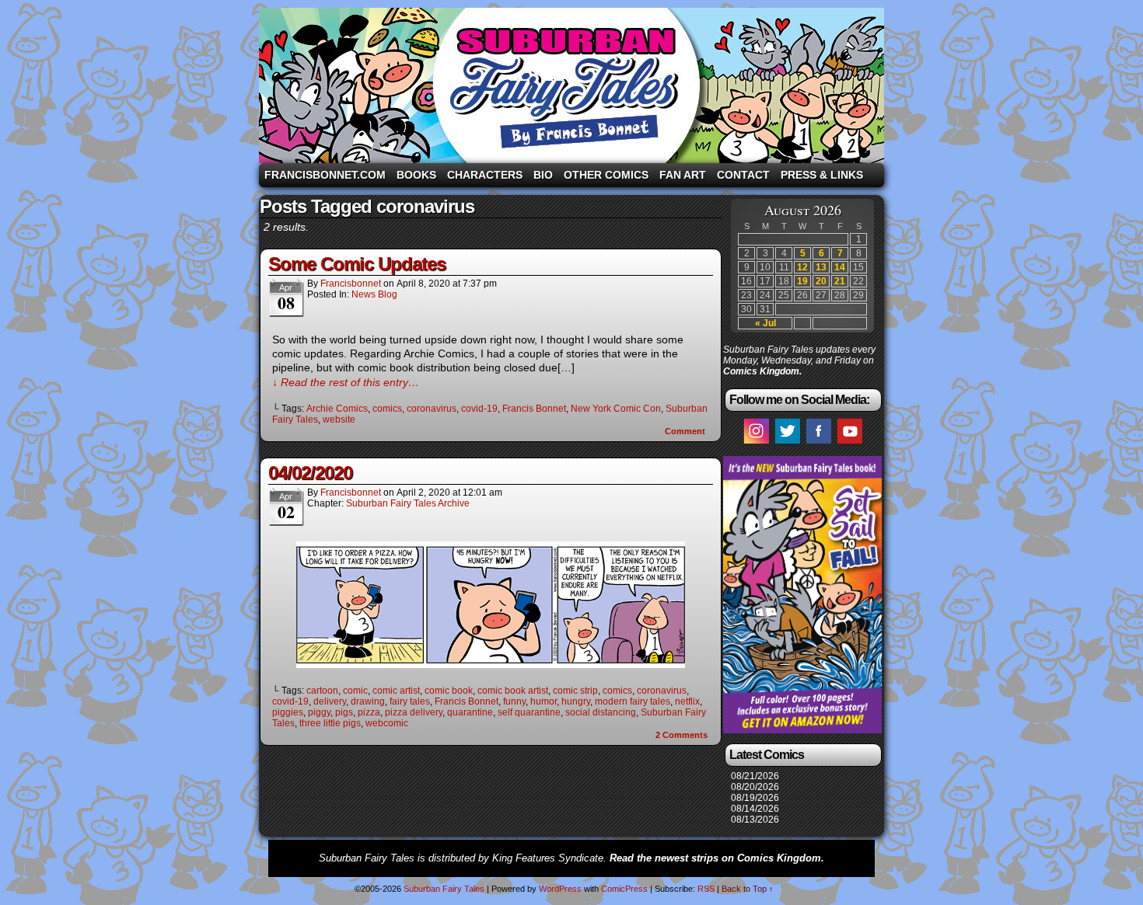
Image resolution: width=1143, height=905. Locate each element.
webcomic (386, 723)
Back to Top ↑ (748, 888)
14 (839, 267)
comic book (449, 690)
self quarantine (529, 712)
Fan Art (682, 175)
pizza (369, 712)
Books (416, 175)
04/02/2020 (310, 472)
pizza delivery (413, 712)
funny (514, 701)
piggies (287, 712)
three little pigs (330, 723)
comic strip (575, 690)
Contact (743, 175)
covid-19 (479, 408)
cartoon (322, 690)
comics (387, 408)
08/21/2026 (755, 776)
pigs (344, 712)
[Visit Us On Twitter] (786, 442)
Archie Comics (337, 408)
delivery (329, 701)
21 (839, 281)
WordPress (560, 888)
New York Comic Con (616, 408)
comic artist (396, 690)
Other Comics (606, 175)
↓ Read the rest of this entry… (345, 382)
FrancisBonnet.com (325, 175)
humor (543, 701)
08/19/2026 (755, 797)
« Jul (765, 323)
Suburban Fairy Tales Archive (408, 503)
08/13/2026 (755, 819)
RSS (706, 888)
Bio (543, 175)
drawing (368, 701)
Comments (681, 735)
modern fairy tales (632, 701)
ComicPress (624, 888)
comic (355, 690)
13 (821, 267)
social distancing (600, 712)
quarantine (470, 712)
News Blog (374, 294)
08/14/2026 (755, 808)
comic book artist (512, 690)
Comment (686, 431)
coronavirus (431, 408)
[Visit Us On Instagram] (755, 442)
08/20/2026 (755, 786)
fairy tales (410, 701)
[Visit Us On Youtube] (849, 442)
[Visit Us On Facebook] (818, 442)
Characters (485, 175)
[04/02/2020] (490, 664)
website (339, 419)
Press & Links (822, 175)
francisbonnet (350, 283)
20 (821, 281)
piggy (319, 712)
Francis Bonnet (534, 408)
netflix (687, 701)
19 (802, 281)
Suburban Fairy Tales (571, 85)
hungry (575, 701)
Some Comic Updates (357, 263)
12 (802, 267)
